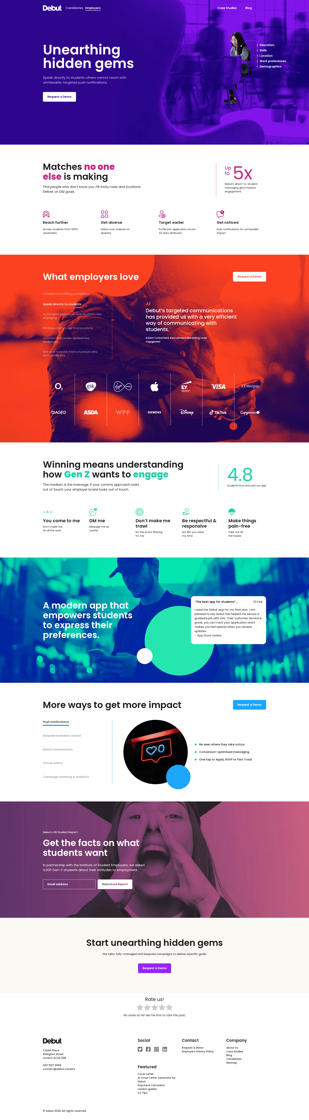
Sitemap (231, 1063)
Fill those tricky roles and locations (68, 328)
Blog (248, 8)
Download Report (115, 884)
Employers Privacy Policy (198, 1051)
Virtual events (53, 763)
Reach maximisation (58, 749)
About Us (232, 1047)
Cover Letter (146, 1074)
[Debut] (52, 8)
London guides (147, 1089)
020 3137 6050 (52, 1065)
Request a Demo (59, 97)
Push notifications (56, 722)
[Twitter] (140, 1049)
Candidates (74, 8)
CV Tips (143, 1093)
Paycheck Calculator (151, 1085)
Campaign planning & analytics (66, 777)
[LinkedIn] (164, 1049)
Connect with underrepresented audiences (66, 340)
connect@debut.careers (59, 1069)
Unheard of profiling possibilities (66, 294)
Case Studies (227, 8)
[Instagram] (156, 1049)
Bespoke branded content (62, 736)
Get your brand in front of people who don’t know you (70, 353)
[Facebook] (148, 1049)
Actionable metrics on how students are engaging (72, 316)
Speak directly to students (62, 304)
